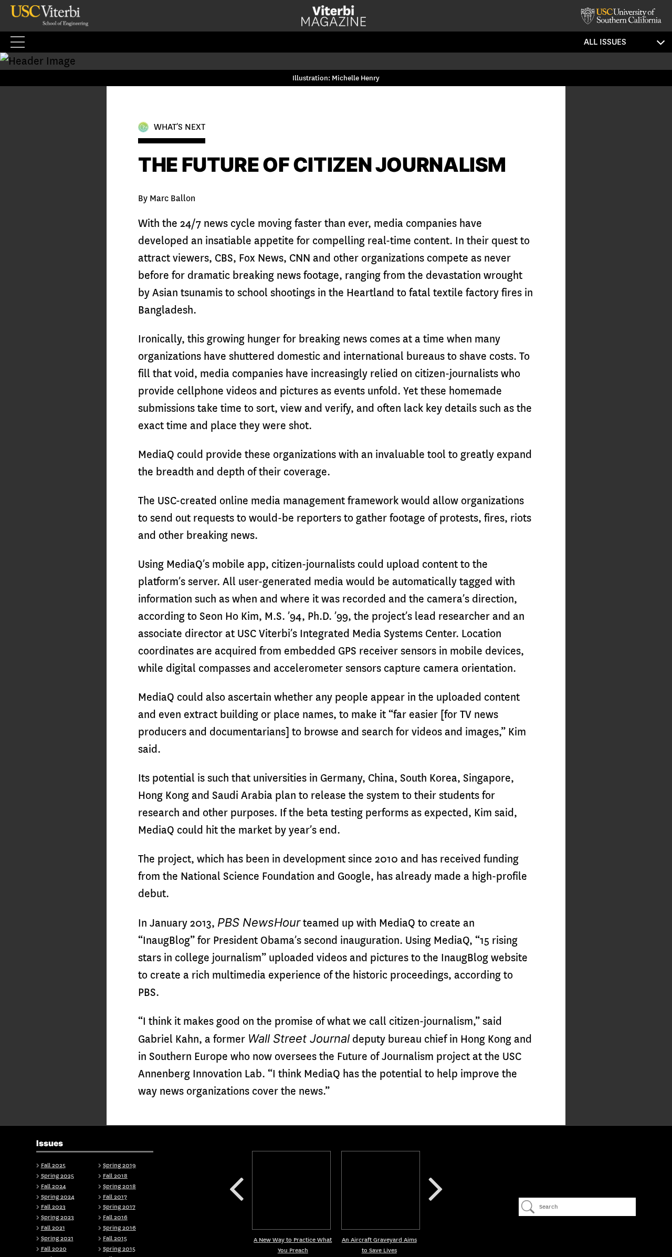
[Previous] (291, 1190)
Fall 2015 (115, 1238)
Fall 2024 (53, 1186)
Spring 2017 (119, 1207)
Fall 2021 (53, 1228)
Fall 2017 (115, 1197)
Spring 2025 (57, 1176)
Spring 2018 (119, 1186)
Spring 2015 (119, 1249)
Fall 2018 (115, 1176)
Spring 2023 (57, 1217)
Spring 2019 (119, 1165)
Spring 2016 (119, 1228)
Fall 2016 (115, 1217)
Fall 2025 (53, 1165)
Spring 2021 (57, 1238)
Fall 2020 (54, 1249)
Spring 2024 (58, 1197)
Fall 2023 (53, 1207)
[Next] (380, 1190)
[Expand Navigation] (21, 42)
